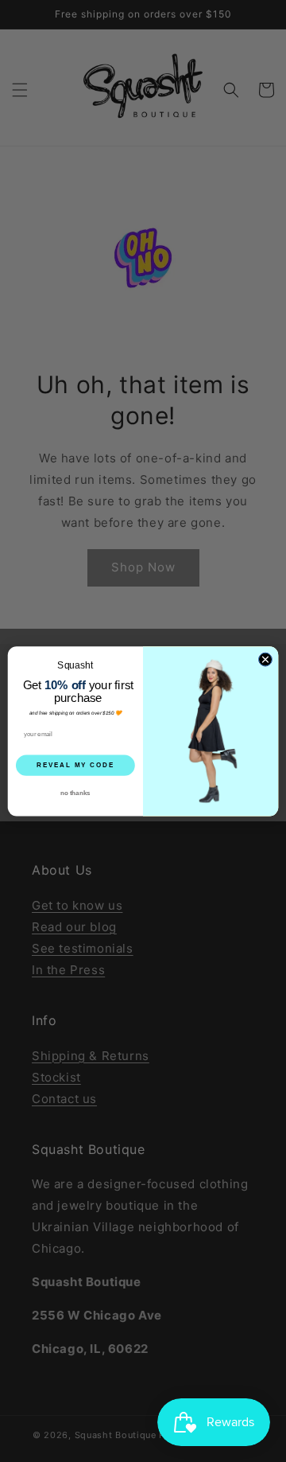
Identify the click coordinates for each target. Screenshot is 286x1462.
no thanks (75, 792)
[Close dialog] (265, 659)
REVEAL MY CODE (75, 765)
